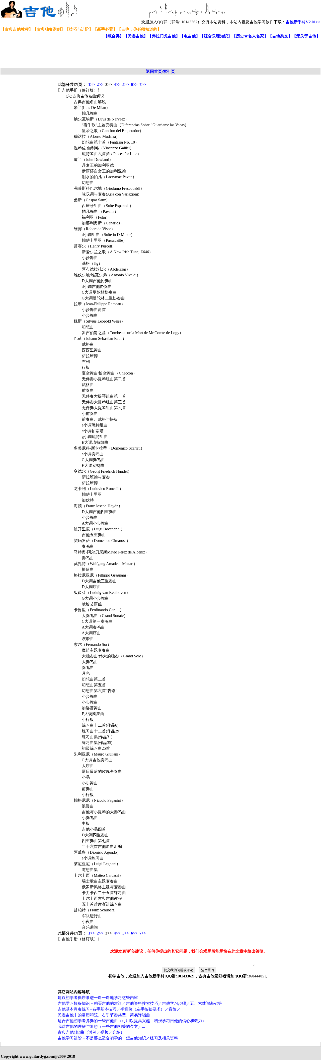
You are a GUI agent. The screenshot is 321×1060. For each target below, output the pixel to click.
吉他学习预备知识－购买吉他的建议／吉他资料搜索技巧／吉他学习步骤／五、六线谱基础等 (140, 1003)
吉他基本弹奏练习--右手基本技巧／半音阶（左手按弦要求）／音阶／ (119, 1009)
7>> (142, 84)
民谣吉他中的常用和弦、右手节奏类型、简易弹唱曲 (104, 1015)
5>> (125, 84)
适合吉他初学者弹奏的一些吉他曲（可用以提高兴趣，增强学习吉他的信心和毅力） (132, 1021)
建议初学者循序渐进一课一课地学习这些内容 (98, 997)
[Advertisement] (122, 53)
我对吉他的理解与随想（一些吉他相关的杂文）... (101, 1026)
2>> (100, 84)
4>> (117, 84)
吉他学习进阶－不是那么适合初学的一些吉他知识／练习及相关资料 (118, 1038)
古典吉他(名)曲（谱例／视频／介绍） (91, 1032)
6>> (134, 84)
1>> (91, 84)
